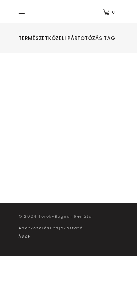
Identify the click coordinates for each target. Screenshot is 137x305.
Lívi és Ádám (61, 94)
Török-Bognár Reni (59, 111)
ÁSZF (25, 236)
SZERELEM (51, 84)
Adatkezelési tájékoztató (51, 228)
